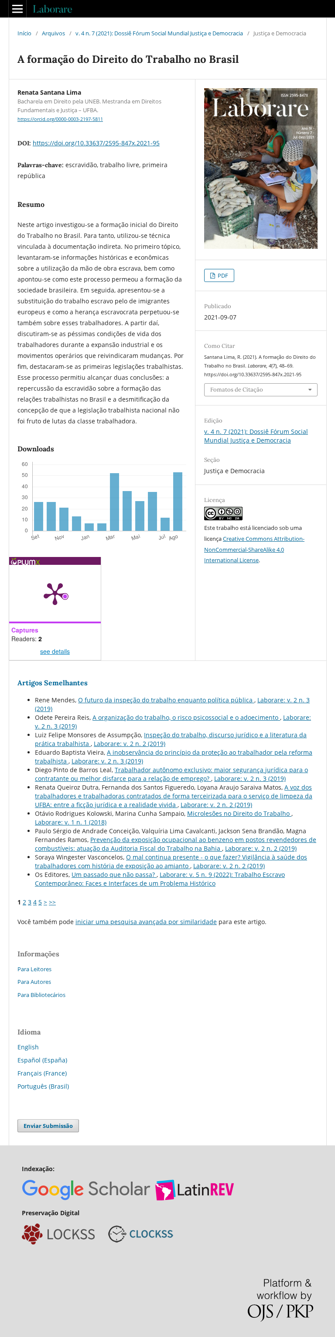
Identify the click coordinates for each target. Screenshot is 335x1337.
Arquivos (53, 33)
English (28, 1047)
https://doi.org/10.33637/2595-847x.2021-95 (96, 143)
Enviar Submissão (48, 1126)
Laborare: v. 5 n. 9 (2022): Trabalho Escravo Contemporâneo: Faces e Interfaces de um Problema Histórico (160, 878)
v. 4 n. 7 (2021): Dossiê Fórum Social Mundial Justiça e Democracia (159, 33)
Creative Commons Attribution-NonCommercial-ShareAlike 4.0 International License (254, 549)
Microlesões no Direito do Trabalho (239, 813)
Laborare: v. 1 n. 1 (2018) (70, 822)
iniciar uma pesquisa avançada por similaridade (146, 922)
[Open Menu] (17, 8)
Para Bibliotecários (41, 995)
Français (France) (42, 1073)
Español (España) (42, 1060)
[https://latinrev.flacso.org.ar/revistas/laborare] (194, 1198)
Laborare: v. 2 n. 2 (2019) (129, 743)
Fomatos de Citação (236, 389)
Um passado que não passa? (114, 874)
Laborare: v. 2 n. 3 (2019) (107, 761)
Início (24, 33)
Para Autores (34, 982)
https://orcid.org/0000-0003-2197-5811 (60, 119)
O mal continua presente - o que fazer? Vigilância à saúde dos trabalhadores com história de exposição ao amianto (171, 861)
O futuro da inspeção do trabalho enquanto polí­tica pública (166, 700)
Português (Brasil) (43, 1086)
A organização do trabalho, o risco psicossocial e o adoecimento (186, 717)
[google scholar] (87, 1198)
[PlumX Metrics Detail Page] (55, 593)
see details (55, 651)
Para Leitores (34, 969)
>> (52, 902)
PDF (222, 275)
